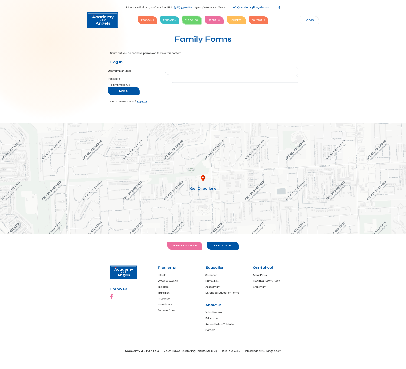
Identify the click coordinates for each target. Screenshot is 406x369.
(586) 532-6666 (183, 7)
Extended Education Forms (222, 292)
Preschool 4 (165, 304)
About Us (214, 20)
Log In (309, 20)
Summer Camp (167, 310)
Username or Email (119, 71)
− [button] (4, 132)
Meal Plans (260, 275)
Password (114, 78)
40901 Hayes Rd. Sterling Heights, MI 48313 (190, 351)
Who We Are (213, 312)
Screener (211, 275)
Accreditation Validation (220, 324)
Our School (192, 20)
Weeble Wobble (168, 281)
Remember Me (120, 84)
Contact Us (258, 20)
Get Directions (203, 189)
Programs (147, 20)
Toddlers (163, 287)
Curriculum (212, 281)
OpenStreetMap (389, 232)
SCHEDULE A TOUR (185, 245)
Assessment (212, 287)
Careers (236, 20)
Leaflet (360, 232)
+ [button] (4, 127)
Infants (162, 275)
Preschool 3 (165, 298)
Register (142, 101)
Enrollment (259, 287)
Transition (164, 292)
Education (169, 20)
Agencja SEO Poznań (372, 232)
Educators (211, 318)
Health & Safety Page (266, 281)
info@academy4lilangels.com (263, 351)
